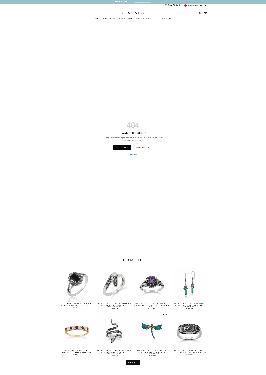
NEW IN (96, 19)
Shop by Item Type (126, 19)
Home (133, 24)
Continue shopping (143, 147)
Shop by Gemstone (109, 19)
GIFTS (157, 19)
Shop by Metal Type (143, 19)
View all (133, 362)
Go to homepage (122, 147)
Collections (167, 19)
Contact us (133, 155)
